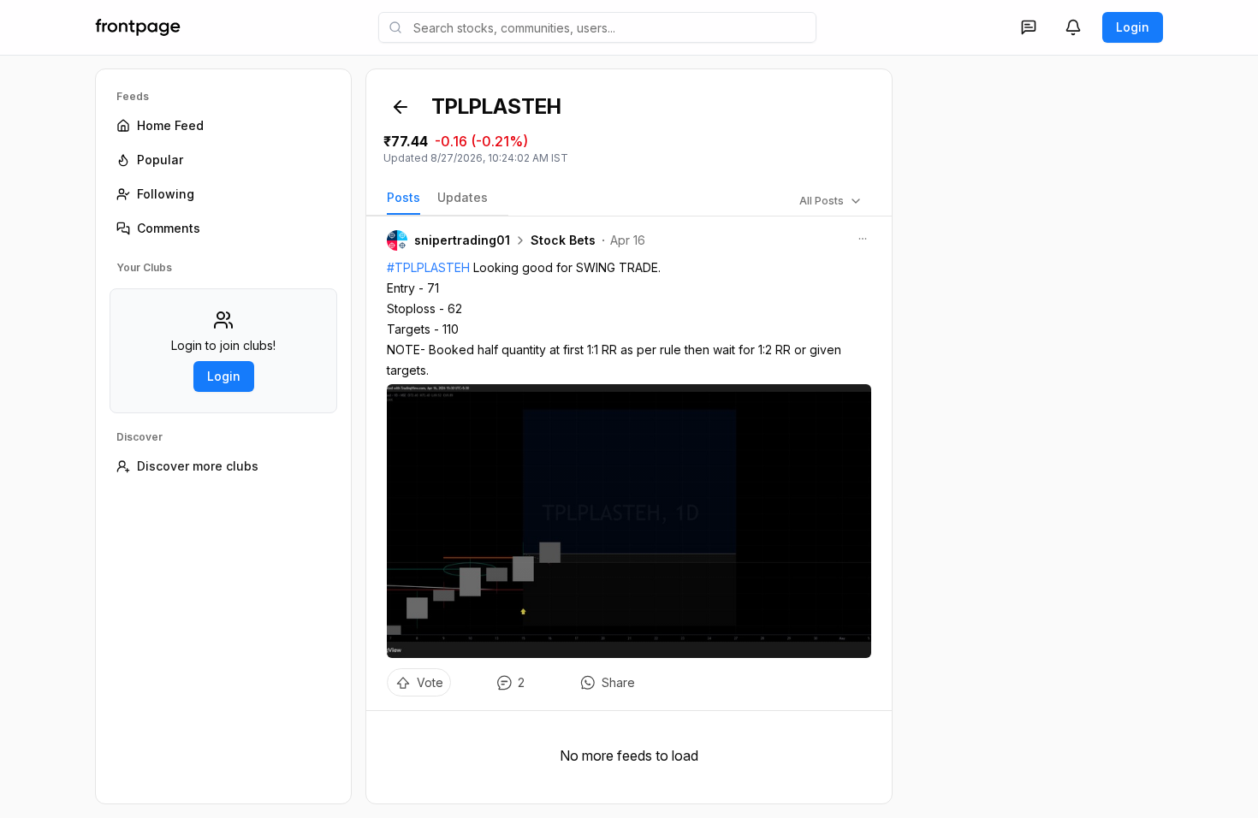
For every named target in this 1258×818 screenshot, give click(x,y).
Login (1132, 27)
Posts (403, 197)
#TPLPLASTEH (428, 267)
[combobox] (597, 27)
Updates (462, 197)
